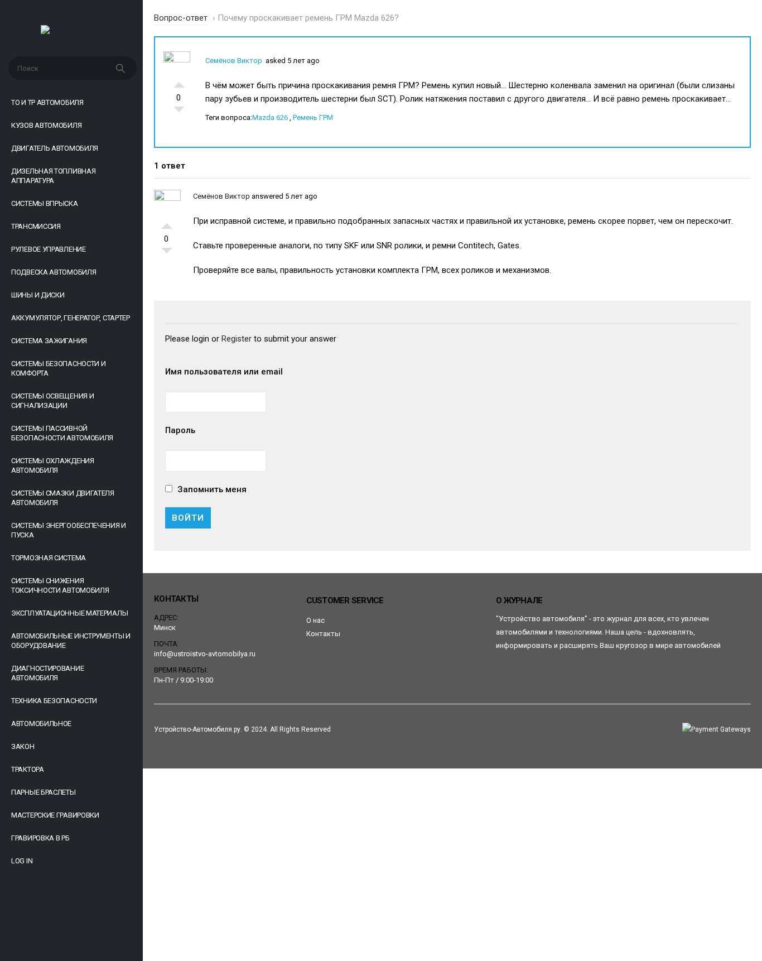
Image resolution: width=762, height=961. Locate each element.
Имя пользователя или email (224, 372)
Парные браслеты (43, 792)
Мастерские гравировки (55, 815)
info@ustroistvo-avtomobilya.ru (204, 654)
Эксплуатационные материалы (69, 613)
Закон (23, 746)
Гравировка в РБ (40, 838)
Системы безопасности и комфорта (58, 368)
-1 (179, 112)
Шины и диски (37, 295)
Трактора (27, 769)
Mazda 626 (270, 117)
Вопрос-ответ (181, 18)
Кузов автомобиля (46, 125)
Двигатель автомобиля (54, 148)
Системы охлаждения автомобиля (52, 465)
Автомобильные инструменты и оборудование (71, 641)
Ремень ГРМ (313, 117)
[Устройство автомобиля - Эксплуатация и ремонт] (72, 32)
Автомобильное (41, 723)
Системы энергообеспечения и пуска (68, 530)
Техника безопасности (54, 700)
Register (236, 339)
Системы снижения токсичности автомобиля (60, 585)
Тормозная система (48, 558)
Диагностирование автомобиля (47, 673)
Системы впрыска (44, 203)
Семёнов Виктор (233, 60)
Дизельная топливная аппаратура (53, 176)
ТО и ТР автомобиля (47, 102)
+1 (179, 82)
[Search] (121, 68)
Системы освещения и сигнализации (52, 401)
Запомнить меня (211, 489)
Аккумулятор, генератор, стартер (70, 318)
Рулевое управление (48, 249)
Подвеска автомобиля (53, 272)
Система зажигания (49, 341)
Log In (21, 861)
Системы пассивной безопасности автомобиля (62, 433)
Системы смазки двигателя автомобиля (62, 498)
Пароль (180, 430)
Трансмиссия (36, 226)
